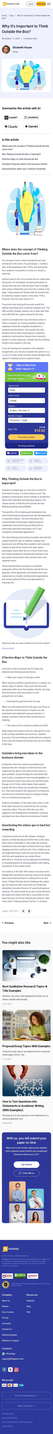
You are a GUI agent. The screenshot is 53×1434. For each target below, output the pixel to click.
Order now (41, 4)
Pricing (5, 1318)
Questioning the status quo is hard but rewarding (23, 169)
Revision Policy (8, 1414)
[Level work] (13, 395)
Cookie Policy (7, 1426)
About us (6, 1300)
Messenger (42, 453)
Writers (5, 1306)
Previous (9, 923)
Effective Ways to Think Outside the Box (20, 159)
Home (4, 16)
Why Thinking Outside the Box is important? (21, 154)
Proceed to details (26, 437)
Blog (12, 16)
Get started (26, 1164)
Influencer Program (10, 1340)
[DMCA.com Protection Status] (20, 1276)
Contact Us (7, 1329)
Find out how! (8, 648)
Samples (30, 1300)
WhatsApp (27, 453)
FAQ (28, 1312)
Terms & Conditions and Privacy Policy (17, 1422)
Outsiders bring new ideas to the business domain (24, 164)
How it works (8, 1312)
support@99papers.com (13, 1359)
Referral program (9, 1335)
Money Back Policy (9, 1418)
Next (46, 923)
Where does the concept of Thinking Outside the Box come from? (25, 148)
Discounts (6, 1323)
